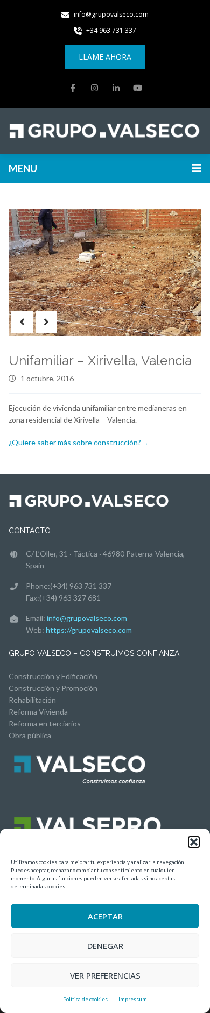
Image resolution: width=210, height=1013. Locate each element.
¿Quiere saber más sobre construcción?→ (79, 442)
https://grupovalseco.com (89, 629)
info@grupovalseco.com (87, 618)
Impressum (132, 999)
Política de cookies (85, 999)
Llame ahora (105, 57)
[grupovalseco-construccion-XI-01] (105, 272)
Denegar (105, 945)
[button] (193, 842)
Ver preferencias (105, 975)
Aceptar (105, 916)
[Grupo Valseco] (105, 129)
